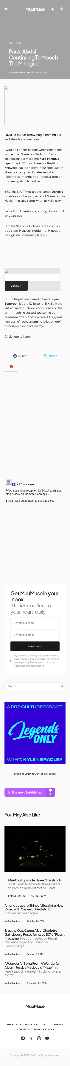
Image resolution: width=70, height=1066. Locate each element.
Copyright (24, 1029)
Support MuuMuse (20, 1024)
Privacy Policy (44, 1029)
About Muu (41, 1024)
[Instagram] (39, 1038)
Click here (11, 336)
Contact (57, 1024)
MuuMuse (35, 9)
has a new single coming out (41, 135)
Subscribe (35, 646)
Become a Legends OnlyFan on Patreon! (35, 773)
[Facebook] (23, 1038)
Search (62, 686)
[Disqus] (35, 423)
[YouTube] (47, 1038)
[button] (6, 9)
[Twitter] (31, 1038)
